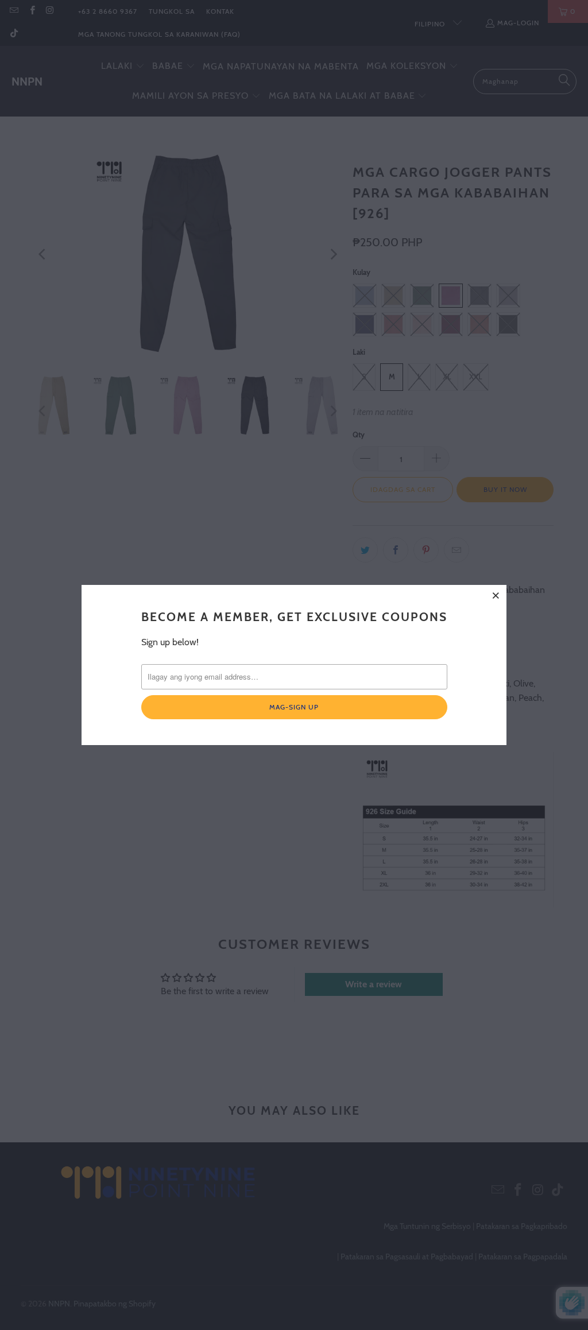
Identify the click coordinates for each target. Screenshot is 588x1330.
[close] (496, 595)
